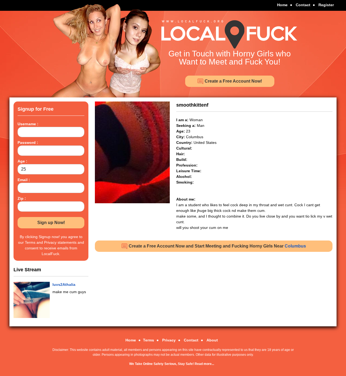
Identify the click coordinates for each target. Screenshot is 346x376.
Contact (303, 5)
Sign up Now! (51, 222)
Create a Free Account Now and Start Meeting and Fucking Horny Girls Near (217, 246)
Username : (28, 124)
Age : (22, 161)
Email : (24, 180)
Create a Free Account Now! (233, 81)
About (212, 340)
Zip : (22, 198)
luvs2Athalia (63, 284)
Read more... (204, 364)
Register (326, 5)
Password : (28, 142)
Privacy (169, 340)
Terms (148, 340)
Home (282, 5)
